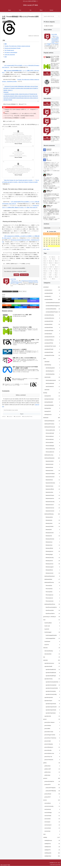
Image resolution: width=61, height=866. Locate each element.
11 (49, 240)
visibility (51, 837)
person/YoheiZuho (52, 759)
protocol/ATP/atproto (53, 787)
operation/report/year (53, 713)
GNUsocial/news (53, 439)
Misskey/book (53, 520)
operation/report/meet (53, 703)
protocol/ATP (52, 784)
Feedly (16, 305)
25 (49, 244)
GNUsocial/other (53, 442)
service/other (52, 818)
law (51, 657)
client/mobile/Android (53, 380)
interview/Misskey (52, 650)
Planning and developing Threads (12, 48)
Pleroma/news (53, 588)
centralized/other (52, 324)
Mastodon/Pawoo (53, 495)
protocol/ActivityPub (52, 781)
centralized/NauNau (52, 315)
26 (52, 244)
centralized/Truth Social (52, 346)
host (51, 619)
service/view (52, 831)
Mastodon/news (53, 486)
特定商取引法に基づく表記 (55, 862)
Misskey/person (53, 551)
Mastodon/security (53, 501)
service (51, 800)
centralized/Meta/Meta (53, 308)
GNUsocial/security (53, 448)
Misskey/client (53, 523)
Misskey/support (53, 566)
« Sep (44, 249)
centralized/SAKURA (52, 336)
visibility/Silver (15, 291)
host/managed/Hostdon (53, 635)
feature (21, 291)
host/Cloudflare (52, 622)
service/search (52, 825)
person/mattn (52, 741)
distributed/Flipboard (52, 420)
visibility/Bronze (52, 840)
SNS (51, 834)
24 (46, 244)
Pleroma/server (53, 598)
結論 (5, 56)
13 (54, 240)
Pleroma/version (53, 601)
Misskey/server (53, 560)
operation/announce (52, 663)
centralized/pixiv (52, 333)
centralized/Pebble (52, 330)
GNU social (33, 307)
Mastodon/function (53, 476)
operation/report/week (53, 710)
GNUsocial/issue (53, 436)
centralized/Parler (52, 327)
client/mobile (52, 377)
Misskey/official (53, 548)
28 (56, 244)
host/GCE (52, 629)
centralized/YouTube (52, 355)
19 (52, 242)
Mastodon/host (53, 479)
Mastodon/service (53, 507)
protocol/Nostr (52, 793)
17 (46, 242)
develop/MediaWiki (52, 405)
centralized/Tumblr (52, 349)
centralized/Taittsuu (52, 340)
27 (54, 244)
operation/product (52, 697)
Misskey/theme (53, 570)
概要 (5, 44)
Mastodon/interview (53, 483)
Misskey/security (53, 557)
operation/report (52, 700)
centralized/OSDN (52, 321)
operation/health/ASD (53, 669)
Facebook (25, 298)
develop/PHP (52, 411)
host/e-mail (52, 626)
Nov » (48, 249)
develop (51, 392)
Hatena (16, 298)
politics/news (52, 772)
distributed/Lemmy (52, 455)
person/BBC (52, 728)
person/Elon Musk (52, 731)
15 (58, 240)
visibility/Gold (52, 846)
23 (44, 244)
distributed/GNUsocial (52, 427)
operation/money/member (53, 688)
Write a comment (21, 395)
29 (58, 244)
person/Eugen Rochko (52, 734)
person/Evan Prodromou (52, 738)
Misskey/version (53, 573)
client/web (52, 389)
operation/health (52, 666)
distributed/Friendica (52, 423)
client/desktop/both (53, 367)
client (51, 358)
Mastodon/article (53, 461)
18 (49, 242)
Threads (8, 300)
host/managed (52, 632)
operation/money (52, 678)
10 (46, 240)
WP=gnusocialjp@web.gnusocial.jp (55, 41)
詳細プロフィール (14, 280)
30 (44, 246)
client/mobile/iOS (53, 386)
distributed (51, 417)
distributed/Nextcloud (52, 576)
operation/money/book (53, 685)
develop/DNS (52, 396)
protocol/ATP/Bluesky (53, 790)
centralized (51, 287)
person (51, 719)
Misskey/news (53, 545)
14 (56, 240)
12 (52, 240)
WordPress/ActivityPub (53, 607)
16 (44, 242)
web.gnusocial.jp (55, 43)
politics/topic (52, 775)
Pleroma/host (53, 585)
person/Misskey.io (52, 747)
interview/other (52, 654)
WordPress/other (53, 610)
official (25, 291)
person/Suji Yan (52, 756)
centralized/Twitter (52, 352)
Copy (7, 298)
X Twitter (22, 280)
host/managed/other (53, 638)
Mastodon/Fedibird (53, 473)
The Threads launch (9, 50)
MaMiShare (33, 300)
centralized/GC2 (52, 290)
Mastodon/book (53, 467)
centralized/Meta (52, 299)
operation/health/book (53, 672)
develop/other (52, 408)
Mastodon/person (53, 498)
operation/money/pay (53, 691)
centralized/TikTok (52, 343)
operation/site (52, 716)
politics (51, 762)
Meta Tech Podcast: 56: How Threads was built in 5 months (18, 180)
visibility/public (52, 853)
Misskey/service (53, 563)
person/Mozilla (52, 750)
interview (51, 647)
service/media (52, 815)
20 (54, 242)
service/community (52, 806)
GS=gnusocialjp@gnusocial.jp (30, 280)
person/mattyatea (52, 744)
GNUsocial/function (53, 430)
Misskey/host (53, 535)
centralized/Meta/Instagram (53, 305)
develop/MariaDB (52, 402)
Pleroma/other (53, 591)
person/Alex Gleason (52, 722)
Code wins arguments (9, 54)
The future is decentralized (10, 52)
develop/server (52, 414)
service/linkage (52, 812)
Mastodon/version (53, 511)
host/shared (52, 641)
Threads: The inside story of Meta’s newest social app (17, 46)
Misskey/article (53, 517)
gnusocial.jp (31, 281)
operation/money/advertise (53, 681)
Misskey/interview (53, 539)
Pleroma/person (53, 594)
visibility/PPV (52, 849)
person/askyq (52, 725)
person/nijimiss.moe (52, 753)
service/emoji (52, 809)
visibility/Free (52, 843)
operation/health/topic (53, 675)
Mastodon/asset (53, 464)
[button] (59, 16)
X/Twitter (35, 298)
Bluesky (21, 307)
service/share (52, 828)
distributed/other (52, 579)
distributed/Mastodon (52, 458)
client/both (52, 361)
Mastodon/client (53, 470)
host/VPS (52, 644)
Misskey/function (53, 532)
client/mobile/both (53, 383)
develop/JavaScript (52, 399)
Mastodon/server (53, 504)
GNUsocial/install (53, 433)
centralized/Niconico (52, 318)
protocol (51, 778)
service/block (52, 803)
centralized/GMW (52, 293)
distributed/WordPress (52, 604)
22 (58, 242)
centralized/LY (52, 296)
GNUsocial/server (53, 451)
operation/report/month (53, 706)
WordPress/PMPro (53, 613)
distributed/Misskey (52, 514)
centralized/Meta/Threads (7, 291)
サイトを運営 (15, 283)
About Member (24, 274)
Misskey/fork (53, 529)
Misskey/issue (53, 542)
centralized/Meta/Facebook (53, 302)
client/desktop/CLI (53, 371)
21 (56, 242)
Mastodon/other (53, 492)
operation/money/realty (53, 694)
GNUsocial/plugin (53, 445)
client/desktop (52, 364)
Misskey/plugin (53, 554)
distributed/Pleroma (52, 582)
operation (51, 660)
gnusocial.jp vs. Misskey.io (51, 616)
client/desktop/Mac (53, 374)
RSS (7, 305)
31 (46, 246)
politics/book (52, 765)
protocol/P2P (52, 797)
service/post (52, 821)
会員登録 (16, 274)
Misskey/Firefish (53, 526)
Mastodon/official (53, 489)
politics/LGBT (52, 769)
